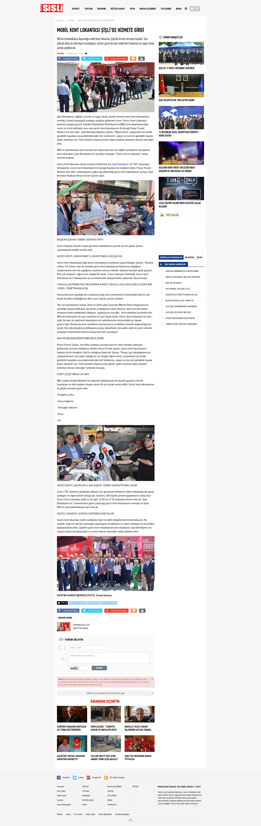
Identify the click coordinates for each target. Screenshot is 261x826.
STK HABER (166, 8)
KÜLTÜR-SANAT (118, 8)
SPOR (132, 8)
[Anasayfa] (51, 13)
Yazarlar (60, 800)
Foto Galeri (61, 791)
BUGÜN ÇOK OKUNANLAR (171, 257)
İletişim (60, 814)
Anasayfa (60, 20)
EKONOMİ (101, 8)
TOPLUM (88, 8)
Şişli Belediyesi (120, 164)
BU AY (199, 257)
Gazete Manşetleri (64, 805)
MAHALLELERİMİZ (148, 8)
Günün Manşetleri (105, 814)
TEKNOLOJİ (111, 805)
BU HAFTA (189, 257)
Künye (68, 814)
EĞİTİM (135, 786)
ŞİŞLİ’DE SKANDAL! (174, 283)
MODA (179, 8)
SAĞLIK (110, 791)
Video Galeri (61, 795)
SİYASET (76, 8)
